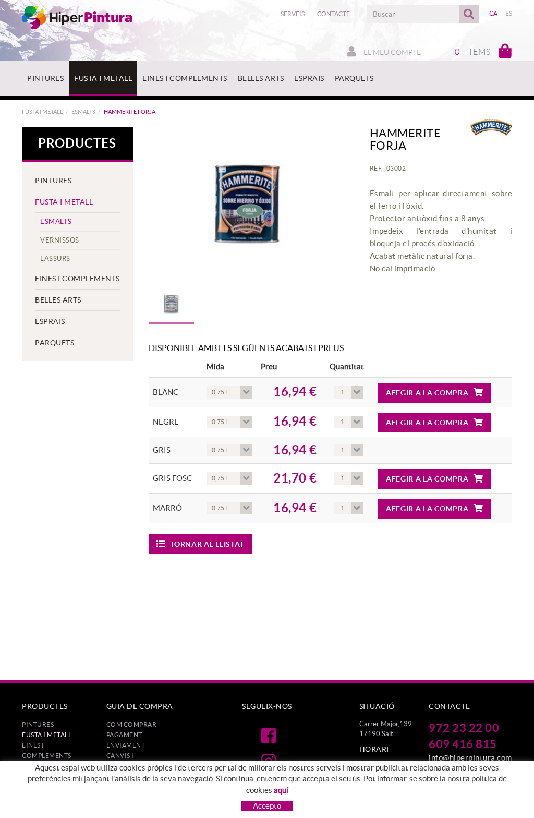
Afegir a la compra (427, 393)
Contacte (333, 13)
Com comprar (131, 724)
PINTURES (53, 180)
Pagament (124, 734)
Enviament (125, 745)
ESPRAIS (50, 321)
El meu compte (391, 52)
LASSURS (55, 258)
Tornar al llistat (207, 544)
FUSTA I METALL (42, 112)
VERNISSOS (59, 240)
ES (509, 13)
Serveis (293, 13)
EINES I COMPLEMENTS (77, 278)
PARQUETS (54, 343)
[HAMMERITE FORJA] (247, 204)
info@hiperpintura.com (470, 757)
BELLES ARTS (58, 300)
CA (493, 13)
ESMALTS (83, 112)
